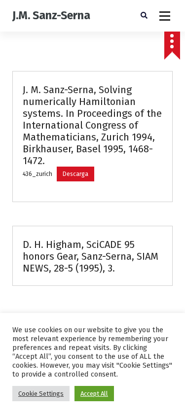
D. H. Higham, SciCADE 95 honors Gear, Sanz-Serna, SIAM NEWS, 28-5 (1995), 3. (90, 256)
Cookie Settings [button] (41, 393)
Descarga (75, 174)
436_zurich (37, 174)
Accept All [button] (94, 393)
